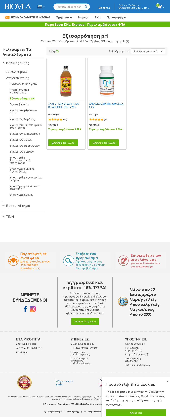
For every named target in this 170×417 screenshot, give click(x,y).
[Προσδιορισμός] (86, 6)
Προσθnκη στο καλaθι (63, 142)
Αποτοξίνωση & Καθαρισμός (19, 91)
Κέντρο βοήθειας (135, 343)
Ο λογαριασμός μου (82, 343)
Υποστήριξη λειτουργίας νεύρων (26, 178)
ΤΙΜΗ (10, 216)
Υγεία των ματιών (22, 151)
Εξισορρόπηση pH (22, 98)
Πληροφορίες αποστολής (133, 359)
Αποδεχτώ (136, 412)
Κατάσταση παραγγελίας (133, 349)
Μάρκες (83, 17)
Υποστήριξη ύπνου (21, 195)
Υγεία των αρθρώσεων (25, 145)
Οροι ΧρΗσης (73, 412)
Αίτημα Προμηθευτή (136, 354)
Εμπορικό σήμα (18, 205)
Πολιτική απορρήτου (93, 412)
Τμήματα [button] (62, 17)
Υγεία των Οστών (21, 139)
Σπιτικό (46, 41)
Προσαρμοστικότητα (53, 412)
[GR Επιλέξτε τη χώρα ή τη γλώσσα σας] (40, 6)
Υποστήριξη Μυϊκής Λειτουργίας (22, 170)
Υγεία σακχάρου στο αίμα (23, 111)
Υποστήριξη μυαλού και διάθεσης (25, 187)
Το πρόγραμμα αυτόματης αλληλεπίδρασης (81, 361)
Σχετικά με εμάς (26, 343)
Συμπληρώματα (64, 41)
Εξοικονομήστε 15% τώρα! (30, 17)
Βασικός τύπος (17, 62)
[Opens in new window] (25, 309)
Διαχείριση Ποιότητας (29, 347)
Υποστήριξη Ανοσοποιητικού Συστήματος (20, 160)
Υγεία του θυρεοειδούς (25, 133)
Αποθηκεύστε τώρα (85, 321)
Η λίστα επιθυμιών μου (84, 347)
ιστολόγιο (22, 352)
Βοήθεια (104, 8)
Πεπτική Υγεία (19, 104)
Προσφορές (115, 17)
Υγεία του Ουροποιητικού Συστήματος (26, 126)
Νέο (97, 17)
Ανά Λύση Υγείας (88, 41)
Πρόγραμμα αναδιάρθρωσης (80, 353)
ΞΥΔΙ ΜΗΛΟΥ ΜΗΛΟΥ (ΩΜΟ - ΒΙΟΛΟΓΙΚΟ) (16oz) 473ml (64, 105)
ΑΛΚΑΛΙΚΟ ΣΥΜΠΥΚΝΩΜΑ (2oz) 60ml (106, 105)
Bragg (56, 114)
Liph (96, 114)
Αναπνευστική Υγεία (23, 84)
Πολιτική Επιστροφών (137, 365)
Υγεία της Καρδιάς (22, 119)
